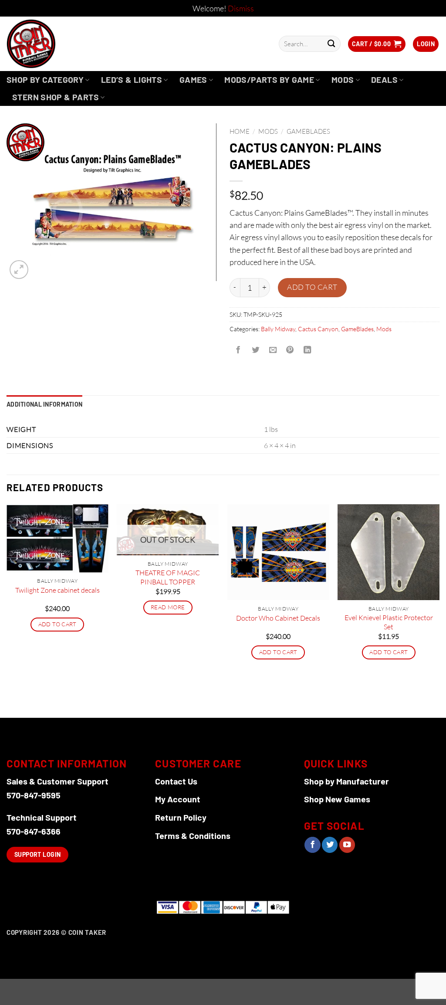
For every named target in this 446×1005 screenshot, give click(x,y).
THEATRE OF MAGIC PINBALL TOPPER (167, 577)
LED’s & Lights (131, 80)
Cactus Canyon (318, 329)
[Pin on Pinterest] (290, 350)
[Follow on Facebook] (312, 845)
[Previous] (7, 609)
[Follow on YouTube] (347, 845)
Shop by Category (45, 80)
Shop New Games (337, 799)
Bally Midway (278, 329)
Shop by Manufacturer (346, 781)
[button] (376, 44)
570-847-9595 (34, 795)
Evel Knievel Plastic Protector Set (389, 622)
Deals (384, 80)
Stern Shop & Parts (55, 97)
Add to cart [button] (57, 624)
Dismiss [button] (241, 8)
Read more (168, 607)
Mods (342, 80)
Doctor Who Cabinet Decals (278, 618)
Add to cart (312, 287)
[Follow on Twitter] (330, 845)
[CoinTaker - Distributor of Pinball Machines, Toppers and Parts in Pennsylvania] (55, 44)
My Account (177, 799)
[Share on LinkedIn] (307, 350)
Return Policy (180, 817)
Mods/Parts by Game (269, 80)
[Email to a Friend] (272, 350)
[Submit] (331, 44)
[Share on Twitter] (255, 350)
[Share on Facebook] (238, 350)
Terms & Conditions (192, 835)
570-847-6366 (34, 831)
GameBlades (308, 131)
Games (193, 80)
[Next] (439, 609)
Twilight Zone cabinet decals (57, 590)
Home (240, 131)
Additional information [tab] (44, 404)
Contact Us (176, 781)
